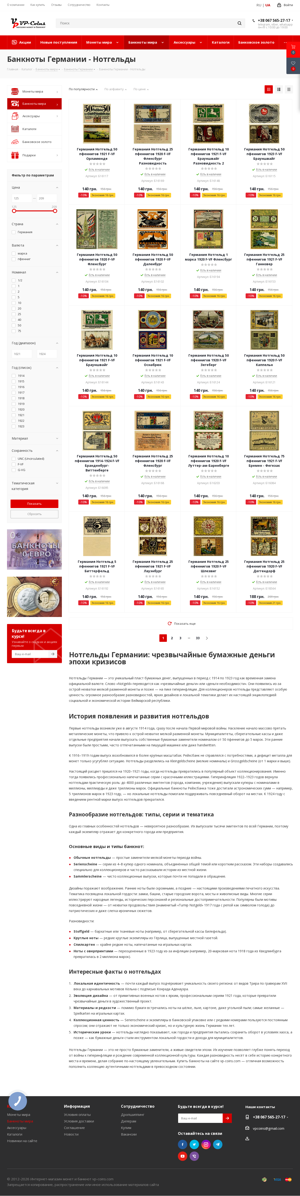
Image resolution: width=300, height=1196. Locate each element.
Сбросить (34, 514)
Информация (77, 1106)
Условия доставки (79, 1121)
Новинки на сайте (22, 1140)
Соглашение (74, 1127)
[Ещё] (286, 42)
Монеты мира (18, 1114)
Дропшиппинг (132, 1114)
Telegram (217, 1144)
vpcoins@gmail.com (268, 1128)
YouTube (182, 1156)
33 (198, 638)
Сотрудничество (137, 1106)
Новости (71, 1134)
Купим (126, 1127)
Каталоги (14, 1134)
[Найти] (239, 23)
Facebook (182, 1144)
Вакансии (129, 1134)
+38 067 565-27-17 (274, 20)
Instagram (206, 1144)
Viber (194, 1156)
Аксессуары (16, 1127)
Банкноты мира (20, 1121)
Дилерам (128, 1121)
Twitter (194, 1144)
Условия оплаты (77, 1114)
